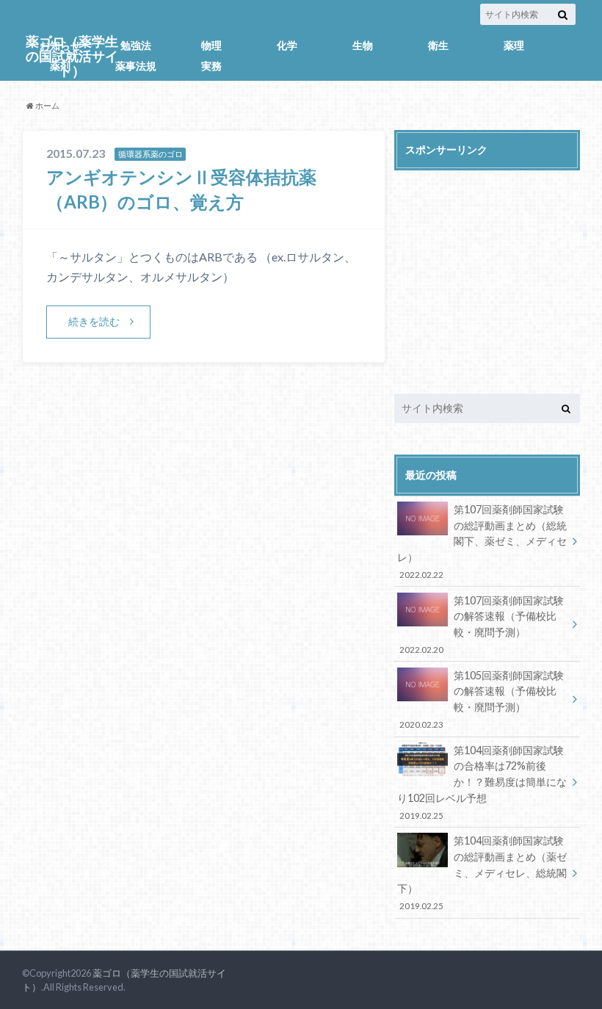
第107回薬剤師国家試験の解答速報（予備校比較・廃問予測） (481, 624)
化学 (287, 45)
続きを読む (94, 321)
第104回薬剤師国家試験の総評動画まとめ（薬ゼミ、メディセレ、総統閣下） (482, 872)
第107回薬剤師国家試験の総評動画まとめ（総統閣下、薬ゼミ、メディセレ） (482, 541)
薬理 (514, 45)
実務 (211, 65)
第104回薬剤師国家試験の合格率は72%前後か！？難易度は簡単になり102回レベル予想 (482, 782)
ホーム (46, 105)
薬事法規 (135, 65)
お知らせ (60, 45)
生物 (362, 45)
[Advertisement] (487, 270)
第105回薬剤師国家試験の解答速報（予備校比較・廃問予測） (481, 699)
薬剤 (60, 65)
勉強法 (135, 45)
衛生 (438, 45)
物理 (211, 45)
